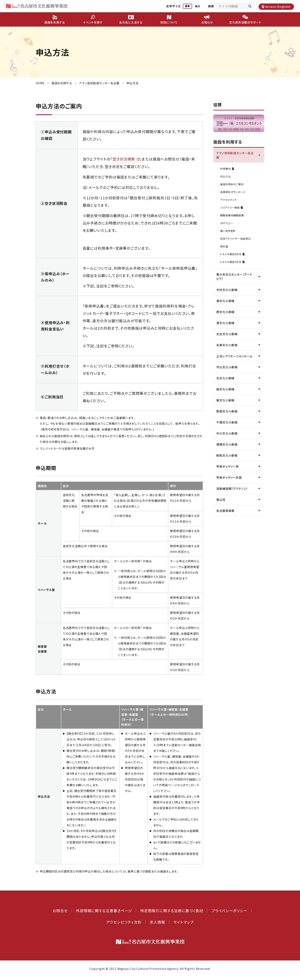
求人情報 (157, 922)
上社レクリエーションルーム (234, 356)
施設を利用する (62, 83)
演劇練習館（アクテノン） (232, 488)
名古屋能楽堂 (225, 511)
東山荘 (221, 499)
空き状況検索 (123, 159)
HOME (40, 83)
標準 (187, 6)
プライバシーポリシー (229, 910)
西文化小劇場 (225, 312)
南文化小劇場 (225, 301)
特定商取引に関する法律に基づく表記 (171, 910)
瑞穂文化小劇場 (227, 444)
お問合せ (60, 910)
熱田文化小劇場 (227, 411)
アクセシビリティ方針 (123, 922)
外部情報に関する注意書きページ (104, 910)
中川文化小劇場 (227, 433)
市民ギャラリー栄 (227, 466)
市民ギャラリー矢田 (229, 477)
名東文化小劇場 (227, 345)
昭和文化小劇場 (227, 455)
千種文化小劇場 (227, 422)
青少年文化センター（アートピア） (234, 276)
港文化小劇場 (225, 323)
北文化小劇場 (225, 378)
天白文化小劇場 (227, 334)
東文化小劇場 (225, 400)
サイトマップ (183, 922)
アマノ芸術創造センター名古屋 (99, 83)
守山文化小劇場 (227, 367)
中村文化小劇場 (227, 290)
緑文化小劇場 (225, 389)
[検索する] (250, 6)
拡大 (197, 6)
